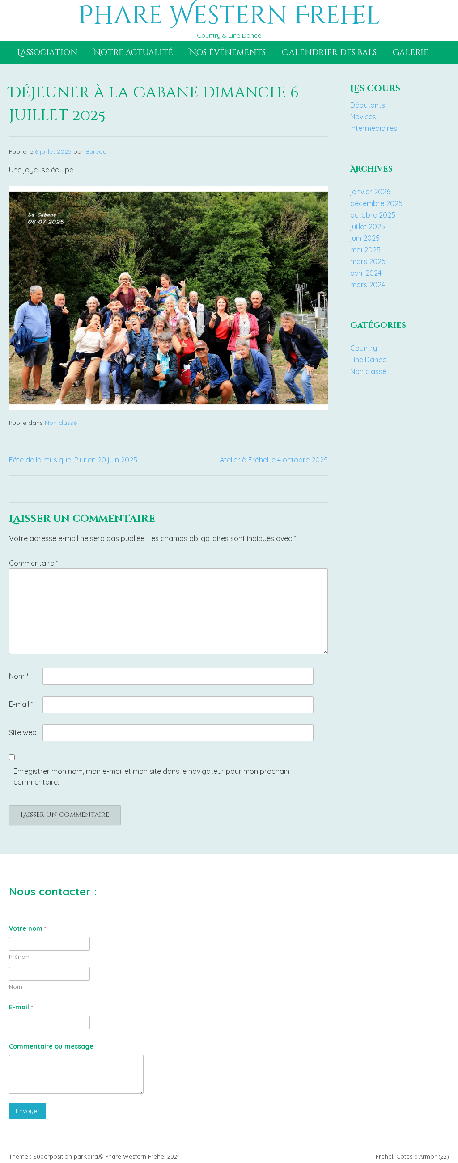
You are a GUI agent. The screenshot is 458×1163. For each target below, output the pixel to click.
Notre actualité (133, 52)
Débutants (367, 105)
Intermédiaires (373, 128)
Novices (363, 116)
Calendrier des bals (329, 52)
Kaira (90, 1156)
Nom (19, 676)
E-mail (21, 704)
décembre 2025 (376, 203)
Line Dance (368, 359)
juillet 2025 (367, 226)
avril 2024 (366, 273)
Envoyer (27, 1111)
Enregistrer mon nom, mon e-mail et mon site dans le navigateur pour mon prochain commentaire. (151, 776)
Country (363, 348)
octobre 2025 (372, 214)
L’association (47, 52)
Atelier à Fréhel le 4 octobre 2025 (274, 459)
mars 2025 (368, 261)
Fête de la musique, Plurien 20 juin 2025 (73, 459)
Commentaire (33, 562)
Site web (23, 732)
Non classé (61, 422)
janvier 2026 (370, 191)
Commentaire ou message (51, 1046)
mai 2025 (365, 249)
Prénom (20, 956)
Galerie (410, 52)
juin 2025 (365, 238)
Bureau (95, 151)
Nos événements (227, 52)
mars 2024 (367, 284)
